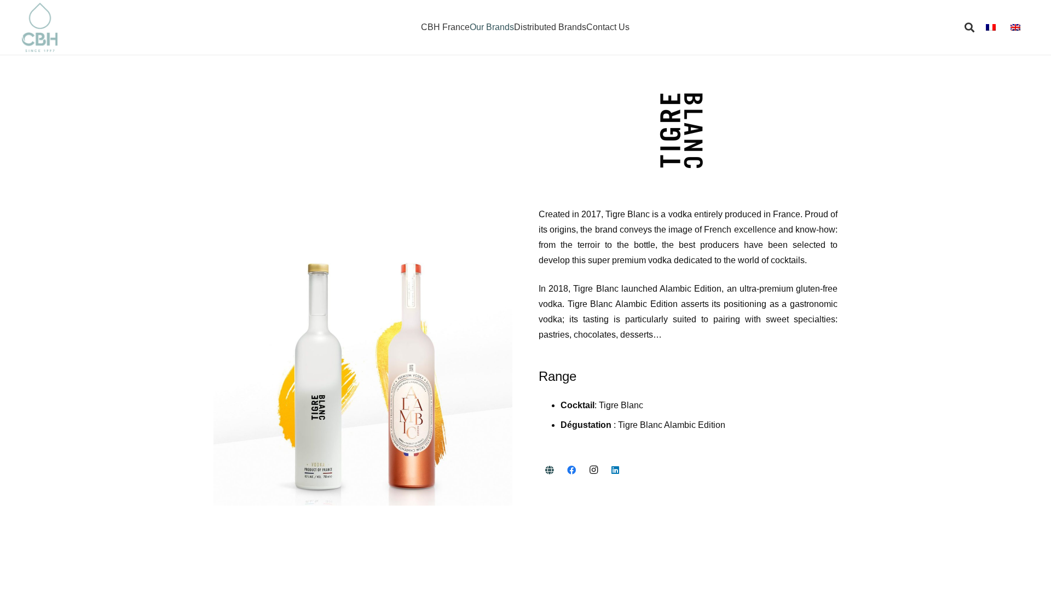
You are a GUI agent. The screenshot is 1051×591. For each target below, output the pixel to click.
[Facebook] (571, 470)
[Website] (550, 470)
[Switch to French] (992, 27)
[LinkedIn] (615, 470)
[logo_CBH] (39, 27)
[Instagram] (593, 470)
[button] (970, 27)
